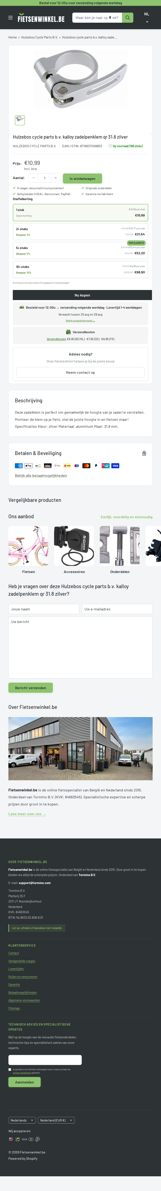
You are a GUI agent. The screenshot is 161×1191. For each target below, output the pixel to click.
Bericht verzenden (30, 687)
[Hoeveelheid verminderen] (33, 177)
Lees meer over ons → (27, 813)
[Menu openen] (10, 17)
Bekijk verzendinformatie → (80, 320)
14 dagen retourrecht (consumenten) (40, 188)
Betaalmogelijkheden (22, 992)
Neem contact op (80, 372)
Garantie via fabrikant (99, 194)
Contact (13, 953)
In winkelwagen (82, 178)
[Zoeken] (127, 18)
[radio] (80, 212)
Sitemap (14, 1008)
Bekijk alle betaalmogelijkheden (41, 475)
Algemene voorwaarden (24, 1000)
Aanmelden (24, 1082)
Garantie (14, 984)
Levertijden (16, 969)
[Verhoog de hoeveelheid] (55, 177)
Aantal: (19, 177)
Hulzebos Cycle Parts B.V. (39, 37)
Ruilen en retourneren (22, 977)
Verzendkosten (56, 339)
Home (12, 37)
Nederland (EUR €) (52, 1120)
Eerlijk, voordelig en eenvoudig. (127, 516)
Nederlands (18, 1120)
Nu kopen (82, 295)
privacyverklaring (22, 1072)
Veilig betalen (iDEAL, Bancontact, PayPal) (43, 194)
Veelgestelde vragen (21, 961)
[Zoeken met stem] (110, 18)
